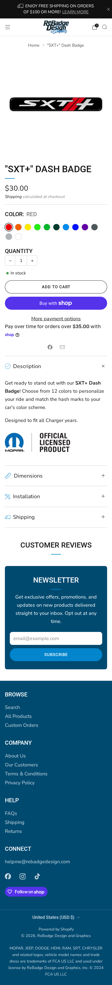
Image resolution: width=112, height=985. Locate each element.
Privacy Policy (20, 782)
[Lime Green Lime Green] (37, 227)
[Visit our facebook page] (8, 876)
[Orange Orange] (18, 227)
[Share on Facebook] (50, 347)
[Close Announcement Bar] (108, 9)
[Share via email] (62, 347)
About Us (15, 756)
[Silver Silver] (9, 237)
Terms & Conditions (26, 773)
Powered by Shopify (56, 929)
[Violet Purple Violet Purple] (85, 227)
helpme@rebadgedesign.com (37, 861)
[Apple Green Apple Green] (47, 227)
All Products (18, 716)
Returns (13, 831)
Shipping (13, 196)
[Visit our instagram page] (22, 876)
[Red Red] (9, 227)
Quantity (19, 251)
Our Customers (21, 765)
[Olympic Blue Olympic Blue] (66, 227)
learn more (75, 12)
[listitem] (56, 9)
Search (12, 707)
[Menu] (7, 27)
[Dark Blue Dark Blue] (75, 227)
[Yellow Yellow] (28, 227)
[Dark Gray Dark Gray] (94, 227)
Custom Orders (21, 725)
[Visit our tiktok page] (37, 876)
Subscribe (56, 654)
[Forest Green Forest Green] (56, 227)
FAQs (11, 813)
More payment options (56, 318)
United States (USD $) (53, 917)
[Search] (104, 27)
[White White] (18, 237)
